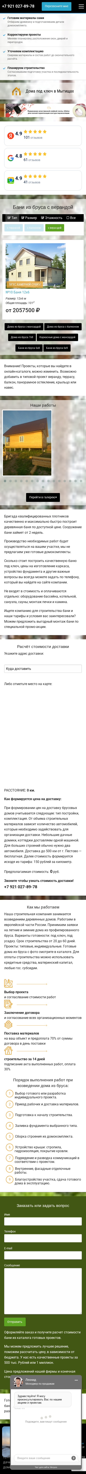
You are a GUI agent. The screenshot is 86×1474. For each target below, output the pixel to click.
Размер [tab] (30, 218)
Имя (7, 1214)
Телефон (10, 1231)
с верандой (54, 227)
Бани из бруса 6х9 (57, 348)
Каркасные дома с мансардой (57, 337)
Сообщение (12, 1265)
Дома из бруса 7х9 (22, 337)
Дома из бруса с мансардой (24, 326)
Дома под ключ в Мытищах (50, 91)
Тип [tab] (14, 218)
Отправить (14, 1322)
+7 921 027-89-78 (18, 6)
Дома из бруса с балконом (63, 326)
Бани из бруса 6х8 (29, 348)
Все (72, 218)
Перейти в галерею (42, 497)
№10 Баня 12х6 (17, 292)
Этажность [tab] (53, 218)
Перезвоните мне (56, 6)
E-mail (8, 1248)
